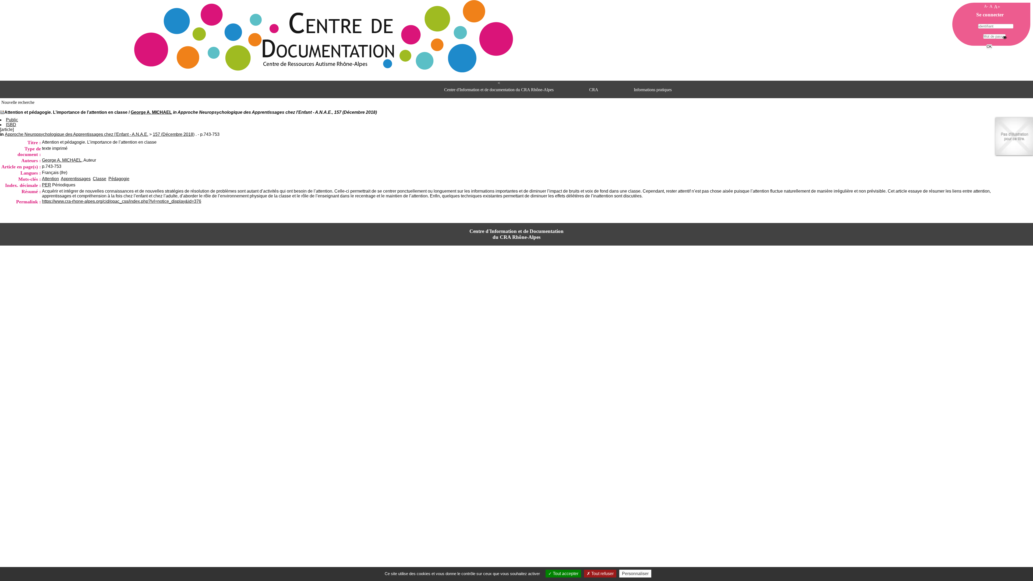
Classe (99, 178)
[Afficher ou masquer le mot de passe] (1005, 37)
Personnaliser (635, 573)
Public (12, 120)
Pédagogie (118, 178)
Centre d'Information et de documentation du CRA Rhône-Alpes (499, 89)
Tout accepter (565, 573)
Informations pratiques (653, 89)
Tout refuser (602, 573)
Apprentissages (76, 178)
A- (986, 6)
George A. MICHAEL (151, 112)
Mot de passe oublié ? (988, 56)
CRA (593, 89)
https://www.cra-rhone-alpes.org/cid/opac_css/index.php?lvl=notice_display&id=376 (121, 201)
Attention (50, 178)
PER (46, 185)
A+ (997, 6)
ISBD (11, 124)
